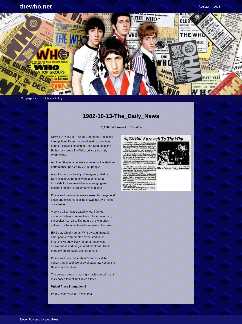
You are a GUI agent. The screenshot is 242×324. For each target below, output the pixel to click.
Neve (23, 319)
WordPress (52, 319)
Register (204, 6)
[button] (35, 98)
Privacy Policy (53, 98)
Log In (217, 6)
